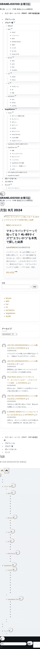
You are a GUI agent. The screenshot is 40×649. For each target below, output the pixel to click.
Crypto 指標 (15, 137)
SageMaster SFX (13, 599)
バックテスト (15, 160)
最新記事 (10, 26)
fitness (14, 102)
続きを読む (11, 272)
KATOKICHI (13, 247)
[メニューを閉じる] (0, 475)
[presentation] (22, 218)
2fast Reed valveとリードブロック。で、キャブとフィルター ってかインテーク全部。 (22, 380)
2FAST (14, 32)
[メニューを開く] (2, 204)
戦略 (13, 150)
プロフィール (10, 19)
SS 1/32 (14, 51)
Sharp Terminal (16, 134)
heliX (13, 169)
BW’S (13, 38)
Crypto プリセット (17, 140)
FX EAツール (15, 86)
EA (12, 89)
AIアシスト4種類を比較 (18, 116)
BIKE (8, 225)
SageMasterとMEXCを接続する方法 (18, 144)
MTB (13, 61)
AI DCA (14, 128)
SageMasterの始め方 (13, 175)
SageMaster (10, 313)
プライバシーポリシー (14, 188)
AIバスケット (15, 119)
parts (13, 64)
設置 (13, 93)
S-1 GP (14, 48)
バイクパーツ (15, 35)
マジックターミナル (17, 153)
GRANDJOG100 (16, 41)
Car (7, 304)
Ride (13, 67)
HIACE (13, 76)
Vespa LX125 (15, 54)
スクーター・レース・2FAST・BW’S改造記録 (22, 13)
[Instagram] (3, 457)
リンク (7, 452)
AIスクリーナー (16, 131)
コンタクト (9, 181)
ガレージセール (11, 178)
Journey (14, 105)
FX (7, 307)
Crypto (10, 570)
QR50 (13, 45)
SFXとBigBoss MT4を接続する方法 (17, 172)
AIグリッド (15, 125)
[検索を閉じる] (2, 638)
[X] (1, 457)
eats (13, 99)
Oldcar (14, 80)
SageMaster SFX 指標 (18, 163)
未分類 (8, 316)
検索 (3, 283)
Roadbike (14, 70)
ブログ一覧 (9, 446)
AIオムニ (14, 122)
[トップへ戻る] (2, 471)
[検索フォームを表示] (2, 193)
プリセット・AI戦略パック (19, 166)
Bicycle (8, 298)
